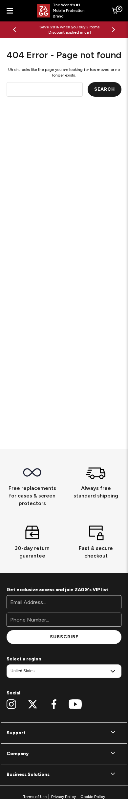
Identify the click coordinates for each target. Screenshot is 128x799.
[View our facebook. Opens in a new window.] (54, 704)
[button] (64, 733)
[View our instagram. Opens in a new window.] (11, 704)
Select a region (24, 659)
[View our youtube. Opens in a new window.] (75, 704)
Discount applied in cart (64, 32)
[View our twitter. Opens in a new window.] (32, 704)
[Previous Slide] (14, 30)
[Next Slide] (113, 30)
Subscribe (64, 637)
